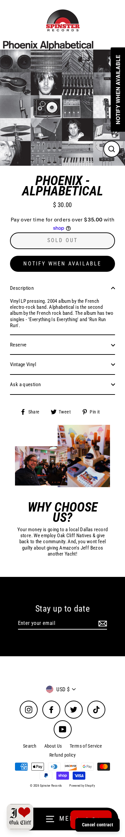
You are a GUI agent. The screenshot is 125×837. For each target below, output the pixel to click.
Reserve (18, 345)
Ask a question (25, 384)
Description (22, 288)
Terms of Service (86, 746)
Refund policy (62, 755)
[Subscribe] (101, 623)
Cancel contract (97, 824)
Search (29, 746)
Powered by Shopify (82, 785)
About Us (53, 746)
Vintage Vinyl (23, 364)
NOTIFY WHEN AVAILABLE (62, 263)
